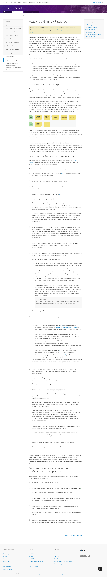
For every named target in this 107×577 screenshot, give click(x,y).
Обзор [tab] (8, 21)
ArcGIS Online (33, 553)
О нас (56, 553)
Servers (25, 2)
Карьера (56, 556)
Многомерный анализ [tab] (12, 49)
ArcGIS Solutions (33, 566)
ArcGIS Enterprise (9, 2)
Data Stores (31, 2)
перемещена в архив (53, 27)
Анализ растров (23, 15)
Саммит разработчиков (61, 564)
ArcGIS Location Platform (36, 561)
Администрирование (31, 12)
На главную (7, 12)
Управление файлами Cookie (45, 574)
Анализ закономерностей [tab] (13, 28)
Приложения (46, 2)
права (62, 173)
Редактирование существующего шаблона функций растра (93, 34)
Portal (19, 2)
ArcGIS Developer (34, 564)
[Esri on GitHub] (86, 556)
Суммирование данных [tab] (13, 24)
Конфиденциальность (31, 574)
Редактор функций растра (13, 60)
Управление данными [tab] (12, 42)
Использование (18, 12)
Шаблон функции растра (92, 25)
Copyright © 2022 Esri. (9, 574)
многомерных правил (54, 332)
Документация (7, 569)
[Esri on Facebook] (83, 556)
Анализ (15, 15)
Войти (95, 2)
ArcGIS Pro (32, 556)
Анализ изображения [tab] (12, 35)
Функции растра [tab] (10, 53)
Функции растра (34, 15)
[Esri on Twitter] (81, 556)
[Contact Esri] (89, 556)
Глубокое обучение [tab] (11, 46)
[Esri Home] (83, 550)
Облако (38, 2)
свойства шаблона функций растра (66, 327)
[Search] (89, 2)
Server (5, 559)
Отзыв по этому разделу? (74, 535)
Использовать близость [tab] (13, 32)
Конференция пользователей (63, 561)
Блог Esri (56, 559)
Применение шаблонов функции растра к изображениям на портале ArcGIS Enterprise (13, 66)
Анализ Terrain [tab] (10, 39)
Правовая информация (60, 574)
